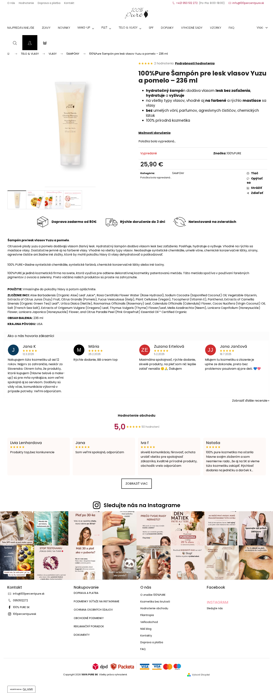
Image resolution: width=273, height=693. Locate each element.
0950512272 (20, 600)
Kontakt (69, 2)
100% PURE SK (21, 607)
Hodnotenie (26, 2)
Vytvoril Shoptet (201, 674)
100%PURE (234, 153)
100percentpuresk (24, 614)
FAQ (143, 649)
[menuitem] (21, 28)
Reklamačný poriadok (89, 626)
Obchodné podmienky (89, 618)
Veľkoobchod (149, 622)
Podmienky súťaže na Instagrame (96, 601)
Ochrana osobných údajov (93, 610)
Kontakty (146, 635)
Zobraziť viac (137, 483)
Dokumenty (82, 635)
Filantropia (147, 615)
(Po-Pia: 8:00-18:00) (200, 2)
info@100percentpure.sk (28, 594)
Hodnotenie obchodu (136, 415)
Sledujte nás (215, 608)
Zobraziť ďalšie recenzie (249, 400)
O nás (11, 2)
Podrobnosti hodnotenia (195, 63)
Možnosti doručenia (154, 133)
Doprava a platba (49, 2)
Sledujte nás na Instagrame (142, 505)
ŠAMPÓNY (178, 173)
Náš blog (145, 629)
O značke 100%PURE (152, 595)
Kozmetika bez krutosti (155, 601)
